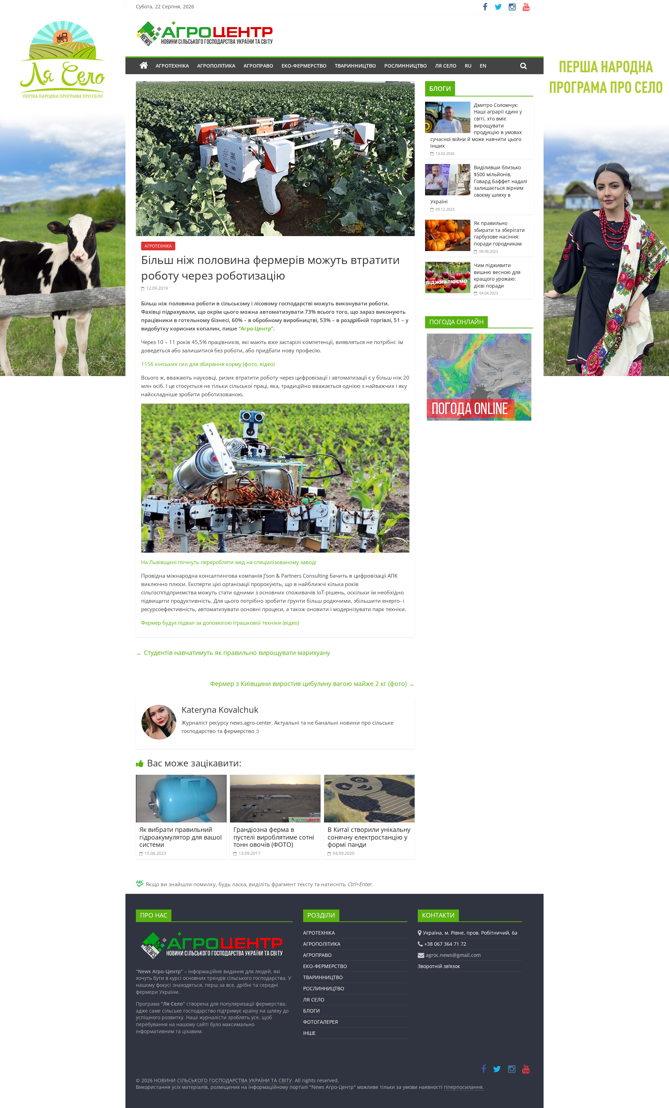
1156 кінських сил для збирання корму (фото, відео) (208, 363)
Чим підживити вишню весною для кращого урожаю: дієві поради (497, 275)
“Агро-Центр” (256, 328)
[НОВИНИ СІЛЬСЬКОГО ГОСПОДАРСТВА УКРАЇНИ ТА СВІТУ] (204, 24)
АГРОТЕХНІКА (172, 65)
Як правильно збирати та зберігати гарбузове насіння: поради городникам (499, 233)
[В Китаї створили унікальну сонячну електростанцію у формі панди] (369, 779)
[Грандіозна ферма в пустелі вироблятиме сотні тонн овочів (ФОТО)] (275, 779)
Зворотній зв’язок (439, 966)
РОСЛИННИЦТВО (405, 65)
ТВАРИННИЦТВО (355, 65)
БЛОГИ (440, 88)
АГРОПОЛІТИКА (216, 65)
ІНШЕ (309, 1033)
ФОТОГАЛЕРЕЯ (320, 1022)
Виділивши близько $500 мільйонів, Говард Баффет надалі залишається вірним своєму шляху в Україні (478, 184)
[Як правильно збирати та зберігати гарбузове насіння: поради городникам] (447, 223)
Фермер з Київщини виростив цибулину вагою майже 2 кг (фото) (312, 683)
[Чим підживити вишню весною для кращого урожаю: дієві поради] (447, 265)
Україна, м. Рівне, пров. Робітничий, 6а (470, 932)
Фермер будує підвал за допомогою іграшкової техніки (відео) (220, 622)
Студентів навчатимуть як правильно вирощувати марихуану (233, 652)
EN (483, 65)
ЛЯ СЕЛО (445, 65)
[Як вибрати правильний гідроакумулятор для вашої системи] (181, 779)
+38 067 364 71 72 (445, 944)
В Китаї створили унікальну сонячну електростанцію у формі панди (369, 837)
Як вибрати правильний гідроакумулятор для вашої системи (180, 837)
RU (468, 65)
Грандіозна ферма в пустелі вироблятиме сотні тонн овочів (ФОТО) (273, 837)
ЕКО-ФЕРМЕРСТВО (304, 65)
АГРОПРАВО (258, 65)
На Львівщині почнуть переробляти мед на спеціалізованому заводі (228, 562)
